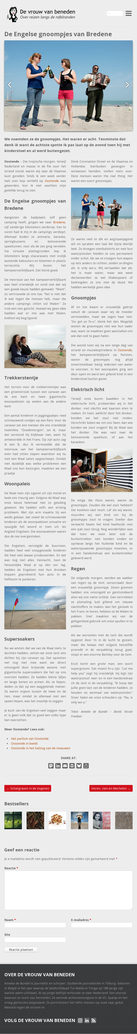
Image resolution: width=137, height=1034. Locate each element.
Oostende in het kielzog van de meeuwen (40, 748)
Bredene (59, 222)
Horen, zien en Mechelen (110, 788)
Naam (10, 920)
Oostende (52, 181)
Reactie (11, 868)
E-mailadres (81, 920)
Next (129, 84)
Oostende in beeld (24, 743)
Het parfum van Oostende (30, 739)
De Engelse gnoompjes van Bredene (58, 34)
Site (7, 935)
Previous (8, 84)
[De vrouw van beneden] (40, 18)
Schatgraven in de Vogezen (28, 788)
